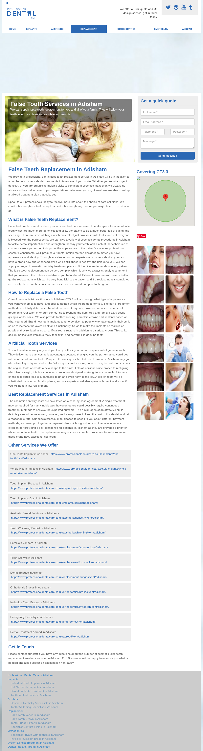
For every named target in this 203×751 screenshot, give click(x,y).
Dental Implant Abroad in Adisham (29, 746)
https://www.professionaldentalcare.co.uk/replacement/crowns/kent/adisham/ (59, 562)
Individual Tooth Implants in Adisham (33, 683)
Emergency (161, 29)
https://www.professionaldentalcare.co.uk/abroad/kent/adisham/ (50, 636)
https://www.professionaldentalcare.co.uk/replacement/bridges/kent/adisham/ (59, 577)
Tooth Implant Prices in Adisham (31, 695)
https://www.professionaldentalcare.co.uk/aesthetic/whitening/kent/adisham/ (58, 532)
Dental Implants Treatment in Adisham (34, 691)
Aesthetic (57, 29)
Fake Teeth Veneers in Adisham (30, 714)
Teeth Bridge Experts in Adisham (31, 722)
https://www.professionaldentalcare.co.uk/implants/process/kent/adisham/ (57, 488)
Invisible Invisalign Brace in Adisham (33, 738)
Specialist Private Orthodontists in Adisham (37, 734)
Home (12, 29)
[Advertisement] (101, 63)
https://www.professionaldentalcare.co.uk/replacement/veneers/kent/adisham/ (59, 547)
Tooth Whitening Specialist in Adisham (34, 707)
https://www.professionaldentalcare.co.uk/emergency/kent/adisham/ (53, 621)
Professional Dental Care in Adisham (31, 675)
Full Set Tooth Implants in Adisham (32, 687)
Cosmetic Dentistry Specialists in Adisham (37, 703)
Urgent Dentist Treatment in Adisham (31, 742)
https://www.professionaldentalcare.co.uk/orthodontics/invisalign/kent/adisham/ (60, 606)
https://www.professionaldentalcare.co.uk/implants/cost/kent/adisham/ (54, 502)
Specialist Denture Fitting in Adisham (33, 726)
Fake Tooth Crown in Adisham (29, 718)
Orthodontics (126, 29)
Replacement (88, 29)
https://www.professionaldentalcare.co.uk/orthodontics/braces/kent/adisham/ (58, 591)
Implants (31, 29)
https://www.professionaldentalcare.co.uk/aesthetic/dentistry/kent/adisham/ (57, 517)
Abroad (187, 29)
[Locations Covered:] (7, 3)
